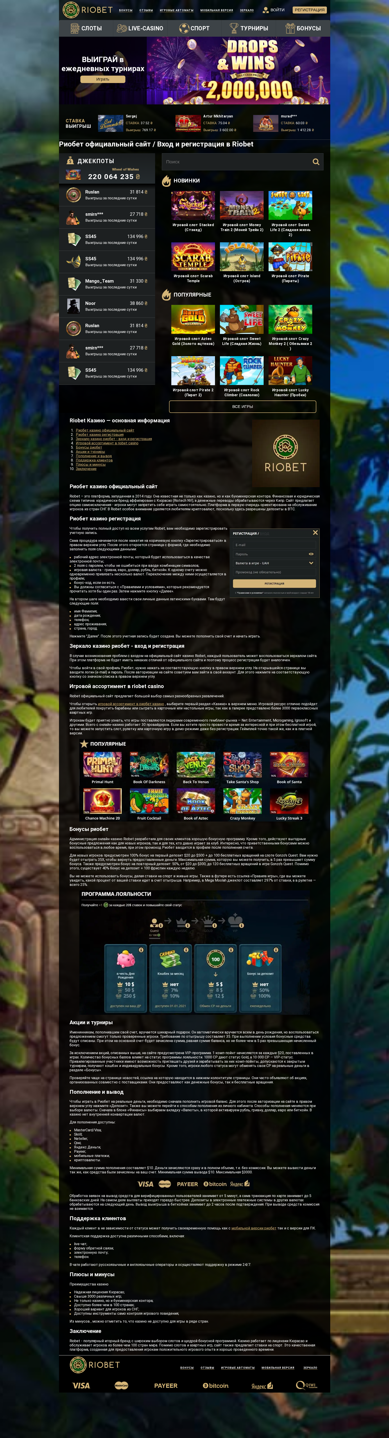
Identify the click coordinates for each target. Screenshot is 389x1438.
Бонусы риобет (89, 447)
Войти (278, 10)
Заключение (86, 469)
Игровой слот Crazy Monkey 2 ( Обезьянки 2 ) (290, 344)
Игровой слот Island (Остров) (242, 278)
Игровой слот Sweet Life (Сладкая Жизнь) (242, 341)
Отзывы (146, 10)
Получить (103, 79)
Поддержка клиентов (94, 460)
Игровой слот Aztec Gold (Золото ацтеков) (193, 341)
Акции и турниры (90, 452)
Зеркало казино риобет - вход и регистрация (114, 439)
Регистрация (310, 10)
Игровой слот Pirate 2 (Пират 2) (193, 392)
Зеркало (247, 10)
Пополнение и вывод (94, 456)
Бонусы (126, 10)
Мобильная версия (216, 10)
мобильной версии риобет (253, 1228)
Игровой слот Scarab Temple (193, 278)
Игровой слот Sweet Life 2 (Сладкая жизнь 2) (290, 230)
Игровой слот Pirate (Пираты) (290, 278)
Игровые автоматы (177, 10)
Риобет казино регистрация (100, 434)
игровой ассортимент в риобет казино (131, 704)
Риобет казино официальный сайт (105, 430)
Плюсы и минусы (91, 464)
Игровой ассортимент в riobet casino (107, 443)
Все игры (242, 406)
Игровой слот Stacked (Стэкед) (193, 227)
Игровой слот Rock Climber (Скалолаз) (242, 392)
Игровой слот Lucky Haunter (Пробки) (290, 392)
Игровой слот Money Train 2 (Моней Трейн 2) (241, 227)
